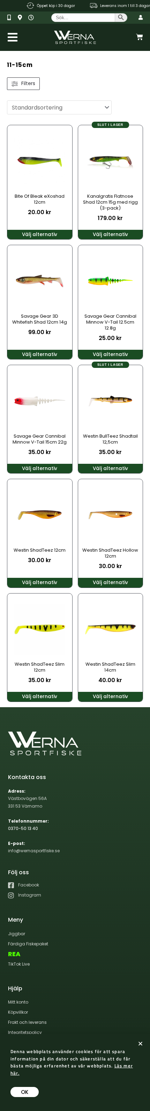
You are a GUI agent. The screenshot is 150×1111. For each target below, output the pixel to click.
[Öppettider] (32, 18)
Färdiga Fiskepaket (28, 944)
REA (14, 954)
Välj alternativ (39, 234)
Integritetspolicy (25, 1032)
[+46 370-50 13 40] (11, 18)
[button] (140, 1043)
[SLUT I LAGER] (111, 159)
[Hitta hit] (22, 18)
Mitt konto (18, 1002)
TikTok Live (19, 964)
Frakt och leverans (27, 1022)
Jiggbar (16, 934)
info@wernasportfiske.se (34, 851)
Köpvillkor (18, 1012)
